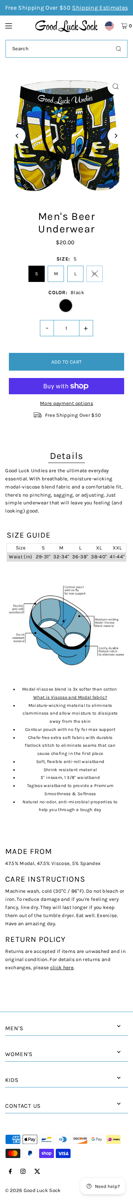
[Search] (118, 49)
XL (95, 273)
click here (62, 967)
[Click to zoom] (116, 86)
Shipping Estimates (100, 7)
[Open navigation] (16, 25)
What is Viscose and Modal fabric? (70, 697)
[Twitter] (37, 1172)
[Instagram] (22, 1172)
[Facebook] (10, 1172)
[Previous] (17, 135)
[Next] (116, 135)
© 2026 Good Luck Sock (33, 1190)
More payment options (66, 403)
